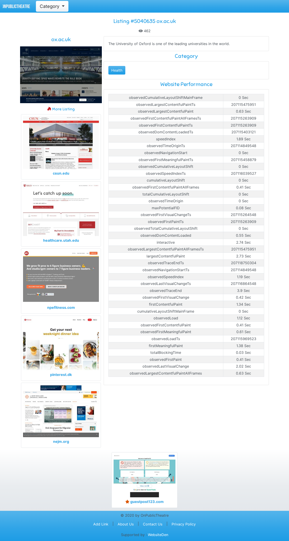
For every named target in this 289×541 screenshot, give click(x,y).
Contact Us (152, 524)
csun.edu (61, 173)
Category (50, 6)
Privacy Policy (184, 524)
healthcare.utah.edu (61, 240)
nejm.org (61, 441)
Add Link (100, 524)
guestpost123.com (146, 501)
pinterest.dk (61, 374)
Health (116, 70)
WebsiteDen (158, 534)
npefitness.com (61, 307)
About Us (126, 524)
